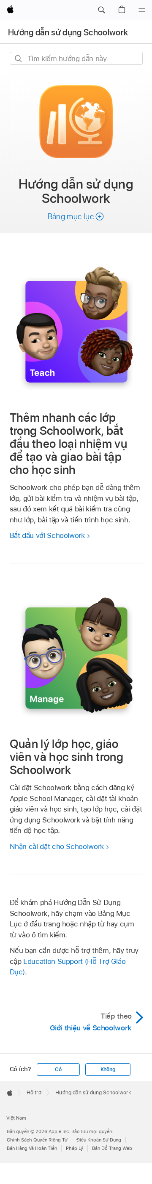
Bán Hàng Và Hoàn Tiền (32, 1148)
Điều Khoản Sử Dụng (98, 1140)
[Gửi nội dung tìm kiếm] (18, 58)
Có (58, 1069)
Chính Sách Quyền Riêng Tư (37, 1140)
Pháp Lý (74, 1148)
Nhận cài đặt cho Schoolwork (57, 846)
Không (108, 1069)
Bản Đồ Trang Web (112, 1148)
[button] (101, 10)
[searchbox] (76, 58)
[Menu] (142, 10)
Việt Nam (16, 1118)
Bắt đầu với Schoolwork (47, 535)
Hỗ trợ (34, 1093)
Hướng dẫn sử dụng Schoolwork (68, 32)
